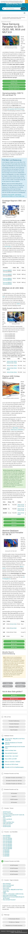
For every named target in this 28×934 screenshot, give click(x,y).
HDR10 (18, 303)
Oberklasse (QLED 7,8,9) (14, 89)
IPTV (4, 817)
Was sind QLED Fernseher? (9, 899)
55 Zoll (8, 363)
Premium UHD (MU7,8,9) (14, 86)
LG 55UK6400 (6, 851)
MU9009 (14, 525)
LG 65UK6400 (6, 850)
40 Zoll (8, 361)
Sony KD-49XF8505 (7, 844)
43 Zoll (11, 361)
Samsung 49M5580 (7, 280)
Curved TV (14, 796)
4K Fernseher (14, 793)
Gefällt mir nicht (14, 698)
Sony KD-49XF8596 (7, 848)
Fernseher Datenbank (14, 724)
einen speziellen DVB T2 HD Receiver (15, 109)
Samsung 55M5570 (7, 282)
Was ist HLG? (6, 888)
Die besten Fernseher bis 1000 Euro (14, 780)
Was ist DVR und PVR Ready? (10, 895)
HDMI (4, 892)
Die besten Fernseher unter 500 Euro (14, 777)
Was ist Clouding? (7, 886)
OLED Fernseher (14, 799)
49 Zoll (15, 361)
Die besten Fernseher (14, 727)
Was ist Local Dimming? (8, 885)
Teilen (8, 683)
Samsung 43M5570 (7, 274)
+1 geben (21, 686)
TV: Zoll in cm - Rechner (14, 922)
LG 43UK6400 (6, 854)
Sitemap (18, 931)
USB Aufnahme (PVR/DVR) (17, 429)
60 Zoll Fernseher (14, 871)
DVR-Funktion (8, 246)
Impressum (3, 931)
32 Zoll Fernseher (7, 826)
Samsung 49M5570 (7, 278)
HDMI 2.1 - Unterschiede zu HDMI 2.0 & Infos (13, 894)
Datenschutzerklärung (15, 2)
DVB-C (4, 820)
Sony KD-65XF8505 (7, 841)
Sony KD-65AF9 (6, 835)
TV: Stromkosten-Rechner (14, 918)
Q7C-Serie (14, 641)
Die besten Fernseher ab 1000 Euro (14, 783)
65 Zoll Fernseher (14, 874)
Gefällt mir (14, 695)
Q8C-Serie (14, 644)
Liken (21, 683)
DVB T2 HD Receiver (8, 823)
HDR (3, 297)
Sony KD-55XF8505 (7, 845)
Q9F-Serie (14, 647)
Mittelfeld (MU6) (14, 83)
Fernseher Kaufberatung (14, 721)
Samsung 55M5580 (7, 284)
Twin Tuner (15, 428)
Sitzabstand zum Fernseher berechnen (14, 925)
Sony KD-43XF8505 (7, 842)
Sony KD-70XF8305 (7, 838)
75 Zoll (15, 363)
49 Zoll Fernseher (7, 812)
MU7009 (14, 519)
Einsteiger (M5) (14, 81)
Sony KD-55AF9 (6, 837)
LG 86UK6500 (6, 856)
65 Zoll (11, 363)
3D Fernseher (14, 802)
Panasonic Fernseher (8, 813)
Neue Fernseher (14, 730)
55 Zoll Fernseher (14, 868)
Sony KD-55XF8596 (7, 847)
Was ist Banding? (7, 883)
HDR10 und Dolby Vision (8, 822)
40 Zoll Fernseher (7, 825)
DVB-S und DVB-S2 (7, 819)
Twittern (8, 686)
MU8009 (14, 522)
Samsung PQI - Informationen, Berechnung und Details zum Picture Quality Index (13, 195)
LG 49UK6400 (6, 853)
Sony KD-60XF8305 (7, 839)
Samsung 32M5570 (7, 270)
